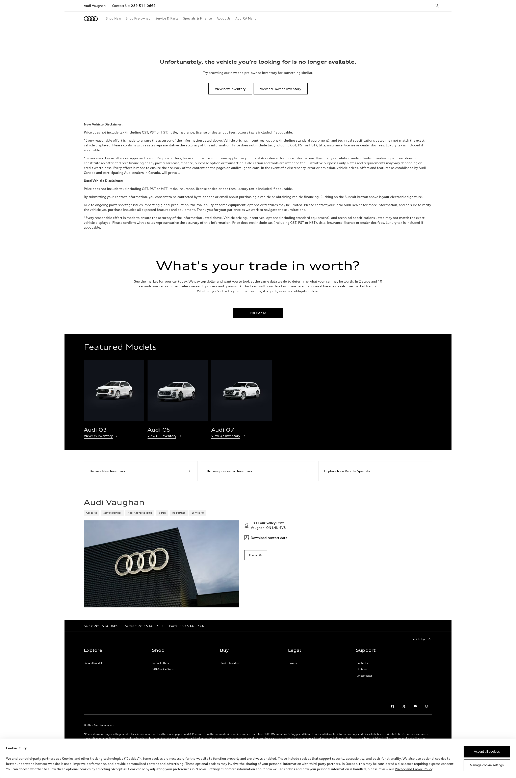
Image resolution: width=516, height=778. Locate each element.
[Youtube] (415, 706)
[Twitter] (404, 706)
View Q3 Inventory (98, 436)
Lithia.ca (362, 669)
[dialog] (258, 758)
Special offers (161, 662)
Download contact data (269, 538)
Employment (364, 675)
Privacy (293, 662)
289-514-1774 (191, 626)
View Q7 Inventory (225, 436)
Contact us (363, 662)
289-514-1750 (150, 626)
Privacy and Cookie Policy (413, 769)
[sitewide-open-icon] (437, 6)
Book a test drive (230, 662)
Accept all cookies (487, 751)
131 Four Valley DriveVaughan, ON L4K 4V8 (268, 525)
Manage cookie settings (487, 765)
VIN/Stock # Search (164, 669)
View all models (93, 662)
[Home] (91, 18)
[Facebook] (392, 706)
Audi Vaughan (95, 6)
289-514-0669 (143, 6)
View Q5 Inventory (162, 436)
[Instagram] (426, 706)
